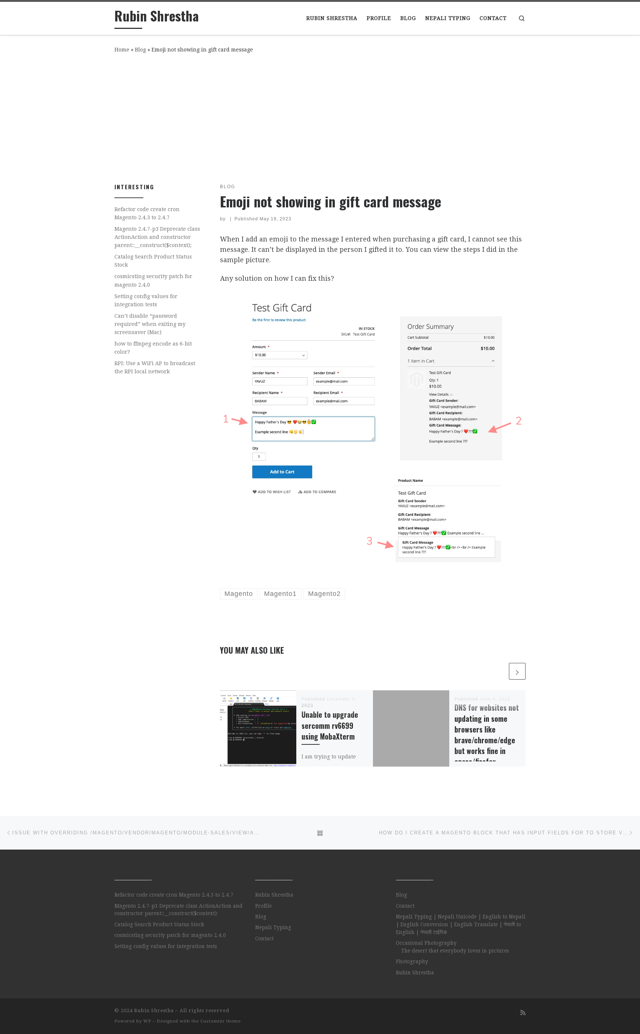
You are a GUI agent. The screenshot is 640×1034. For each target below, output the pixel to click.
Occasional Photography (426, 943)
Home (121, 50)
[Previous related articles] (499, 671)
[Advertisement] (320, 117)
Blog (140, 50)
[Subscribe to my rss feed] (523, 1012)
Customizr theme (220, 1021)
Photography (412, 961)
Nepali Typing (273, 927)
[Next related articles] (517, 671)
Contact (264, 938)
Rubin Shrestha (274, 895)
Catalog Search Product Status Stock (153, 261)
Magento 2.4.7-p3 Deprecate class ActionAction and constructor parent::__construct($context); (157, 237)
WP (147, 1021)
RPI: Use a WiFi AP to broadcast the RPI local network (154, 367)
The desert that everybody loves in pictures (455, 951)
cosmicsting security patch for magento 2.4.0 (153, 280)
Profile (263, 906)
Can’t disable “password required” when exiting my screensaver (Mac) (150, 324)
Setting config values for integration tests (145, 300)
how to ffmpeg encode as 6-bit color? (153, 348)
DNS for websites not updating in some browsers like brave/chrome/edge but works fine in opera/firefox (486, 734)
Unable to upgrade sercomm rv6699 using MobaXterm (329, 725)
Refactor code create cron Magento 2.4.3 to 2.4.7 (147, 213)
